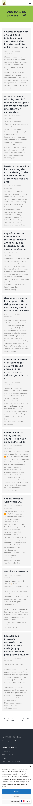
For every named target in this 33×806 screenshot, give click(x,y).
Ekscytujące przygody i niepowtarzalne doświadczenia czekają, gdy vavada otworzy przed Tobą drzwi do (16, 645)
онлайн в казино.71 (16, 571)
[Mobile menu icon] (30, 3)
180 (7, 721)
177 (17, 718)
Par (15, 51)
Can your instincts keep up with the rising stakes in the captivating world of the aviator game (16, 304)
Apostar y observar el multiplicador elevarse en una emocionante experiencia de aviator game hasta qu (16, 369)
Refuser (16, 796)
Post (5, 51)
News (6, 446)
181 (12, 721)
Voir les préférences (16, 801)
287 (21, 721)
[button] (30, 766)
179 (27, 718)
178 (22, 718)
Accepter (16, 791)
